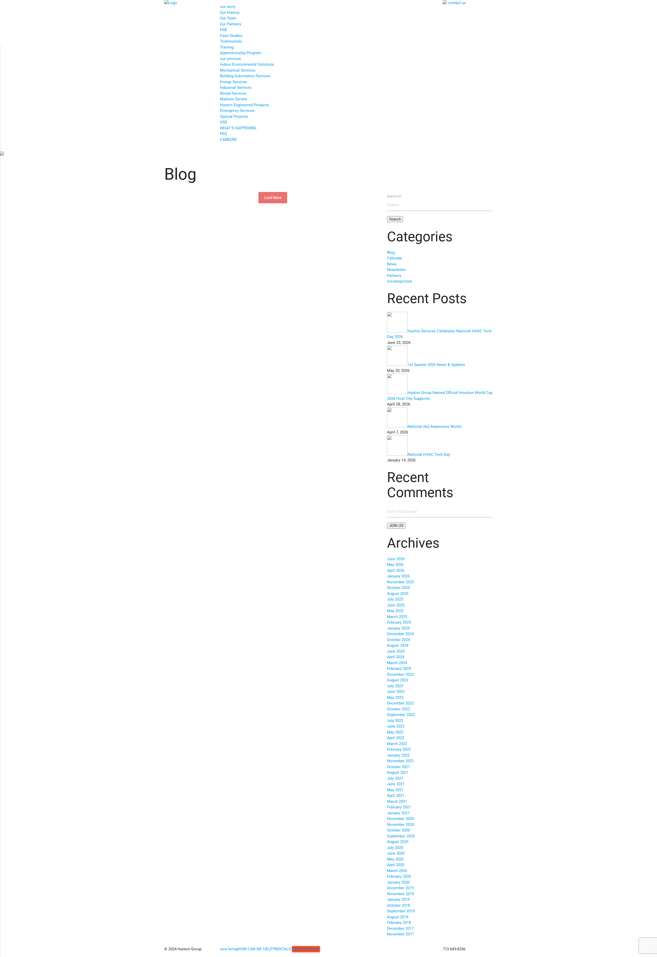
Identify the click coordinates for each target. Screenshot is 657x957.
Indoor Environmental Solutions (247, 64)
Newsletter (396, 269)
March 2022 (397, 743)
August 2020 (397, 841)
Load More (273, 198)
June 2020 (395, 853)
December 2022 (400, 703)
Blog (391, 252)
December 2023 (400, 674)
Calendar (394, 258)
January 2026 (398, 576)
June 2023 (395, 691)
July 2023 (395, 686)
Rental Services (233, 93)
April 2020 (395, 865)
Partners (394, 275)
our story (227, 6)
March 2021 (397, 801)
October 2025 (398, 587)
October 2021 (398, 767)
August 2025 (397, 593)
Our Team (228, 18)
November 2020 (400, 824)
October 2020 (398, 830)
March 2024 (397, 663)
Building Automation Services (245, 76)
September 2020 (401, 836)
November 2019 (400, 894)
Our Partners (230, 24)
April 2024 (395, 657)
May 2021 (395, 790)
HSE (223, 29)
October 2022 (398, 709)
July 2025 (395, 599)
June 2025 (395, 605)
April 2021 (395, 795)
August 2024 (397, 645)
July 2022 (395, 720)
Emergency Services (237, 110)
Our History (229, 12)
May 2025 (395, 610)
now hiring (229, 949)
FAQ (223, 133)
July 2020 (395, 847)
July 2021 (395, 778)
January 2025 (398, 628)
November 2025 (400, 582)
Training (227, 47)
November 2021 (400, 761)
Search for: (394, 196)
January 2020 (398, 882)
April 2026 (395, 570)
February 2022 (399, 749)
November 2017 (400, 934)
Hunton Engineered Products (244, 105)
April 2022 (395, 738)
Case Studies (231, 35)
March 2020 (397, 870)
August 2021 (397, 772)
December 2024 (400, 634)
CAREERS (228, 139)
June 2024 (395, 651)
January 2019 (398, 899)
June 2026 (395, 559)
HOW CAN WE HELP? (256, 949)
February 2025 (399, 622)
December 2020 (400, 818)
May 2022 (395, 732)
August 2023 (397, 680)
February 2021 (399, 807)
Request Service (306, 949)
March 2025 (397, 616)
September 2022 (401, 714)
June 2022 (395, 726)
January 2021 (398, 813)
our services (230, 58)
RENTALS (282, 949)
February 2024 (399, 668)
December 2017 (400, 928)
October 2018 (398, 905)
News (392, 264)
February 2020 (399, 876)
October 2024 (398, 639)
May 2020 (395, 859)
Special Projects (234, 116)
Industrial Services (236, 87)
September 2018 (401, 911)
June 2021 (395, 784)
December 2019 (400, 888)
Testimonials (231, 41)
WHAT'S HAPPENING (238, 128)
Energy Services (233, 82)
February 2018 (399, 922)
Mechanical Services (237, 70)
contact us (457, 3)
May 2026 (395, 564)
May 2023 (395, 697)
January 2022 (398, 755)
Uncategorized (399, 281)
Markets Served (233, 99)
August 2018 (397, 917)
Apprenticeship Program (240, 53)
